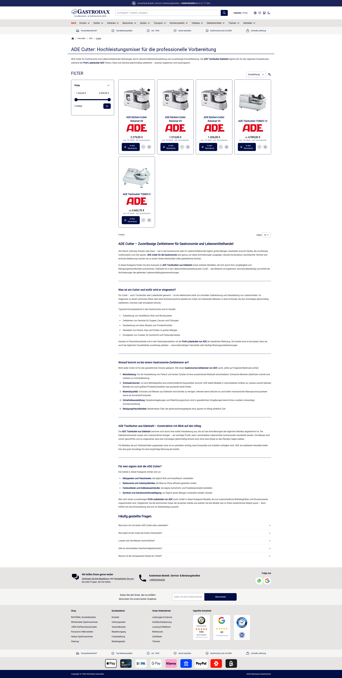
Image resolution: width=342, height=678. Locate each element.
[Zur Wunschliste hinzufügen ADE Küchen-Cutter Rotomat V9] (143, 147)
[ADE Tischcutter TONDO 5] (137, 175)
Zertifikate (157, 636)
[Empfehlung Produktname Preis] (256, 74)
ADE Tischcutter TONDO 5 (137, 194)
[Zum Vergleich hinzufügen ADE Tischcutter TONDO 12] (265, 147)
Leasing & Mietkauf (161, 627)
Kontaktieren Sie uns (124, 578)
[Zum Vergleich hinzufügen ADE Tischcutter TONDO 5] (149, 220)
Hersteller (247, 23)
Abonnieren (220, 597)
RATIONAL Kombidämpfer (83, 617)
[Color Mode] (269, 13)
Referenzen (157, 631)
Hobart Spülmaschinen (82, 636)
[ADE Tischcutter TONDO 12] (253, 98)
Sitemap (75, 641)
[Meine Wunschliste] (260, 13)
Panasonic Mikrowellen (82, 631)
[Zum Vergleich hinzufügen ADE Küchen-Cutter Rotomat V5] (187, 147)
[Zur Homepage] (72, 38)
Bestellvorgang (119, 631)
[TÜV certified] (242, 635)
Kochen (83, 23)
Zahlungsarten (119, 622)
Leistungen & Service (162, 617)
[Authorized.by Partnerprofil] (242, 622)
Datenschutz (265, 674)
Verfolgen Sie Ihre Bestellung (95, 578)
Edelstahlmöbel (214, 23)
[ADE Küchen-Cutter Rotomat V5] (175, 98)
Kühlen (97, 23)
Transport (158, 23)
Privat (245, 13)
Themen (232, 23)
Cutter (98, 38)
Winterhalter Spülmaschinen (84, 622)
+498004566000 (157, 580)
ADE (90, 38)
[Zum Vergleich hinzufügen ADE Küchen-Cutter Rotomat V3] (226, 147)
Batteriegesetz (118, 641)
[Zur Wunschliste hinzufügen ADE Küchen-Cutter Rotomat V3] (220, 147)
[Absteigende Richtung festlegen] (269, 74)
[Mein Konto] (255, 13)
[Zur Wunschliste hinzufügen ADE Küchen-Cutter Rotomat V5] (182, 147)
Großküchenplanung (162, 622)
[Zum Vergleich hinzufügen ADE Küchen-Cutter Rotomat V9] (149, 147)
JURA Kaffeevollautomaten (84, 627)
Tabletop (195, 23)
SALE (73, 23)
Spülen (143, 23)
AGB (248, 674)
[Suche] (224, 13)
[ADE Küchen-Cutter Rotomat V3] (214, 98)
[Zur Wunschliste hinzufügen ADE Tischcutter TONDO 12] (259, 147)
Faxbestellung (118, 636)
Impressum (255, 674)
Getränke (111, 23)
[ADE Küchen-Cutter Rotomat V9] (137, 98)
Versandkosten (144, 140)
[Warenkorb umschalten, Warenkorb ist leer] (264, 13)
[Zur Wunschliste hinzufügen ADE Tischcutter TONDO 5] (143, 220)
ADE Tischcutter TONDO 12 (252, 121)
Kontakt (115, 617)
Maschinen (128, 23)
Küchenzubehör (177, 23)
